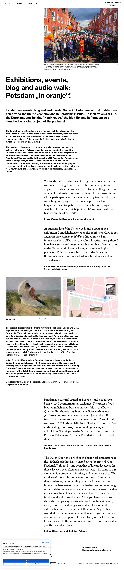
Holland (81, 117)
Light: (76, 328)
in (88, 117)
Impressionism (13, 331)
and (72, 328)
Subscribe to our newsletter (95, 550)
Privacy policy (45, 542)
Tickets (18, 4)
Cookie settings (62, 563)
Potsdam (96, 117)
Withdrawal (52, 563)
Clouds (66, 328)
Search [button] (29, 4)
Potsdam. (24, 385)
